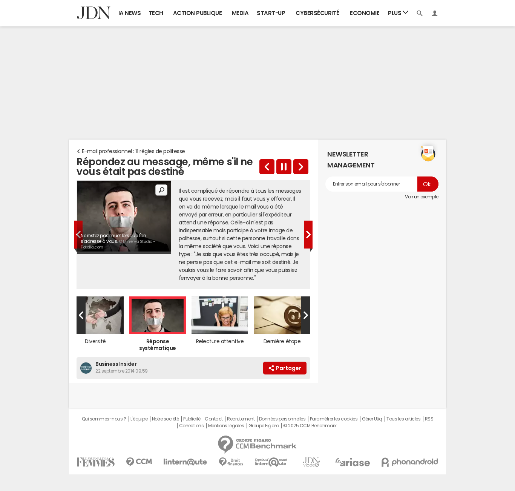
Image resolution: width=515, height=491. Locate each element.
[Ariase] (352, 462)
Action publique (197, 13)
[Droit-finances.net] (231, 462)
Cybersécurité (317, 13)
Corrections (191, 425)
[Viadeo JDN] (311, 462)
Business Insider (115, 364)
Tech (156, 13)
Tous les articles (403, 419)
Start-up (271, 13)
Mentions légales (226, 425)
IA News (129, 13)
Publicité (192, 419)
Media (240, 13)
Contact (214, 419)
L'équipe (138, 419)
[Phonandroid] (410, 462)
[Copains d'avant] (271, 462)
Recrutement (240, 419)
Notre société (165, 419)
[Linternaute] (185, 462)
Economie (364, 13)
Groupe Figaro (263, 425)
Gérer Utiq (372, 419)
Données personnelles (282, 419)
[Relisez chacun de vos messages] (300, 166)
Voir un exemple (421, 197)
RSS (429, 419)
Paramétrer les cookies (333, 419)
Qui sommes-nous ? (104, 419)
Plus (395, 13)
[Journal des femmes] (96, 462)
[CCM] (139, 462)
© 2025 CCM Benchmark (309, 425)
